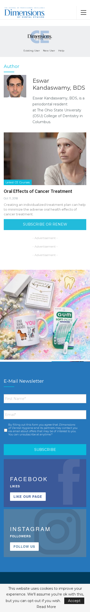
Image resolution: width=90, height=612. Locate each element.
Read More (46, 607)
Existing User (32, 50)
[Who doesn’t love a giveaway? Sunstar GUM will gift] (45, 315)
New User (49, 50)
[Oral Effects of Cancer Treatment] (45, 158)
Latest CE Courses (18, 182)
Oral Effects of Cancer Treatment (38, 191)
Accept (74, 601)
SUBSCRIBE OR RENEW (45, 224)
